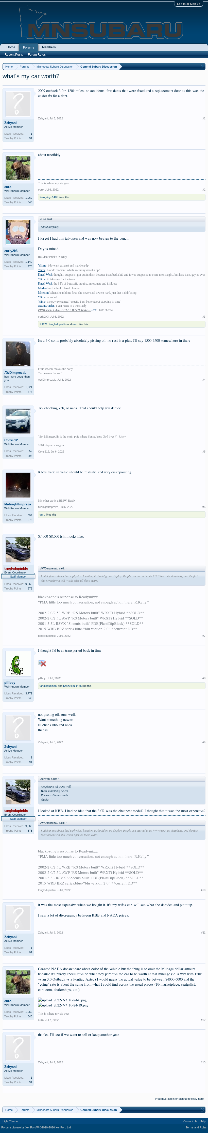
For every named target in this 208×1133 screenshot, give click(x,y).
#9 (203, 742)
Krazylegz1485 (49, 197)
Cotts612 (11, 440)
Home (11, 47)
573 (30, 391)
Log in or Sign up (188, 3)
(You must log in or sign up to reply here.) (180, 1098)
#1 (203, 118)
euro (7, 187)
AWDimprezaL (15, 373)
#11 (203, 932)
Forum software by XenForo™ (36, 1127)
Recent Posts (14, 54)
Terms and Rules (196, 1127)
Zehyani (10, 123)
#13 (203, 1062)
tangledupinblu (57, 324)
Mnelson (43, 292)
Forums (28, 47)
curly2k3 (11, 251)
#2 (203, 189)
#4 (203, 379)
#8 (203, 678)
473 (30, 266)
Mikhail (42, 288)
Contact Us (190, 1121)
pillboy (9, 683)
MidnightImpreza (17, 504)
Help (202, 1121)
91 (30, 138)
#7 (203, 635)
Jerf (93, 310)
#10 (203, 890)
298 (30, 455)
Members (49, 47)
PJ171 (43, 324)
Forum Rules (37, 54)
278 (30, 519)
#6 (203, 506)
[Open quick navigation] (202, 66)
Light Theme (10, 1121)
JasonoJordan (46, 305)
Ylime (41, 279)
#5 (203, 451)
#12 (203, 1019)
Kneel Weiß (45, 274)
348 (30, 202)
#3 (203, 316)
